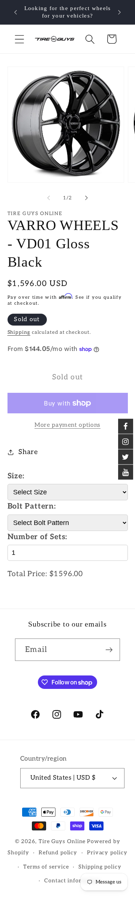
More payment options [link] (67, 425)
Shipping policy (100, 867)
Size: (16, 476)
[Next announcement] (119, 12)
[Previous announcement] (16, 12)
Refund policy (58, 852)
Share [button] (28, 452)
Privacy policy (107, 852)
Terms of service (46, 867)
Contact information (72, 880)
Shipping (19, 332)
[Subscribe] (109, 649)
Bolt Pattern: (32, 506)
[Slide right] (86, 198)
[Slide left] (48, 198)
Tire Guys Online (62, 841)
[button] (19, 39)
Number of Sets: (38, 536)
